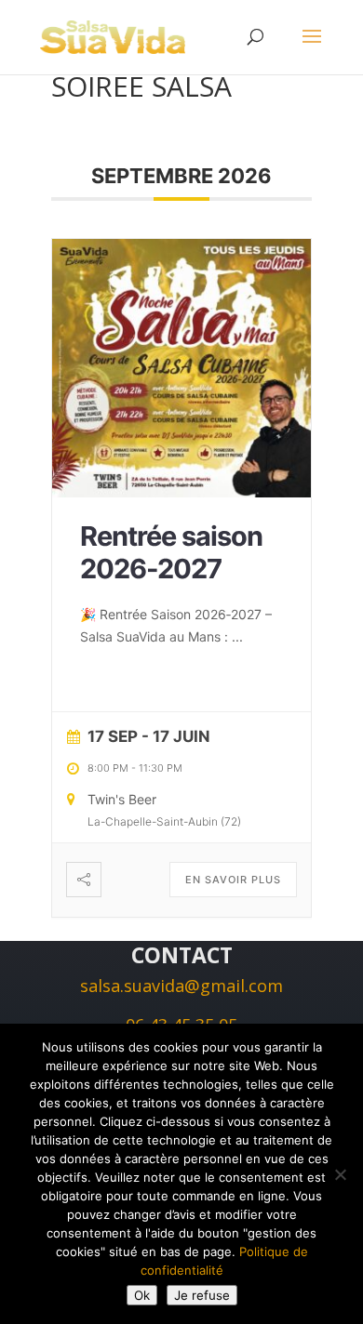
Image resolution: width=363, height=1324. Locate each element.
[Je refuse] (339, 1174)
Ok (142, 1295)
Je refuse (202, 1295)
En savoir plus (233, 879)
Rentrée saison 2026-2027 (171, 552)
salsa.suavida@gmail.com (181, 985)
